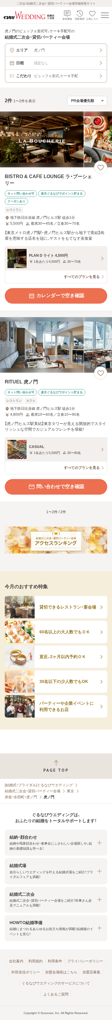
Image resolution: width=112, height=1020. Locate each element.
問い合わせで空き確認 (60, 486)
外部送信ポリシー (25, 972)
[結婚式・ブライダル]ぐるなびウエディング (39, 785)
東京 (70, 791)
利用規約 (35, 961)
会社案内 (16, 961)
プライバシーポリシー (85, 961)
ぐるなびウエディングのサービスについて (56, 983)
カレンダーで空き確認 (60, 295)
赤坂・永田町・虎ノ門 (21, 797)
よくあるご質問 (55, 994)
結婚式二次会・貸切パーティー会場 (32, 791)
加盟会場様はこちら (61, 972)
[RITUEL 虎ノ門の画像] (56, 345)
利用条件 (55, 961)
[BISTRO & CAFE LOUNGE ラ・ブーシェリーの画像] (56, 139)
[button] (56, 843)
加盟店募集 (91, 972)
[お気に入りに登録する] (100, 167)
